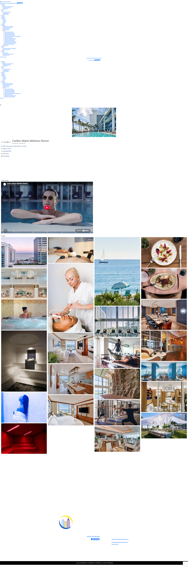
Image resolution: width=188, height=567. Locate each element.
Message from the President (8, 26)
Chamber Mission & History (7, 27)
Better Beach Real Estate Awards (10, 42)
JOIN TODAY (2, 3)
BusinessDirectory (3, 16)
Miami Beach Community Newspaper (9, 48)
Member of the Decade (8, 37)
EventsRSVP (2, 10)
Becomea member (3, 5)
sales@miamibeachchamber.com (120, 539)
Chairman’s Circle (6, 29)
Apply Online (5, 8)
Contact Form (115, 544)
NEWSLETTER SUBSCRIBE (93, 536)
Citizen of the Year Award (8, 31)
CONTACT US (9, 3)
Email (10, 504)
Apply (4, 23)
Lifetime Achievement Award (9, 34)
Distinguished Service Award (9, 33)
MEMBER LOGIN (106, 522)
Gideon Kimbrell (65, 547)
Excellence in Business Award (9, 39)
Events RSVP (102, 535)
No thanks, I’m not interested (30, 517)
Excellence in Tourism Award (9, 35)
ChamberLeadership (3, 25)
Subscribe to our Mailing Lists (8, 6)
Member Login (5, 52)
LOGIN (5, 3)
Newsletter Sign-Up (93, 58)
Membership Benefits (7, 7)
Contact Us (99, 58)
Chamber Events (6, 13)
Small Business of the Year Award (10, 41)
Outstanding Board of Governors (10, 38)
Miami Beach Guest (6, 49)
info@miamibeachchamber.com (120, 542)
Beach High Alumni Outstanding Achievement (12, 36)
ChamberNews (3, 47)
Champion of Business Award (9, 40)
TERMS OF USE (112, 523)
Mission (4, 19)
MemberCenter (2, 51)
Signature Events (6, 14)
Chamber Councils (6, 55)
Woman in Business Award (9, 44)
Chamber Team (5, 45)
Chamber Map (108, 544)
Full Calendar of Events (7, 12)
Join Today (88, 58)
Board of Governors (6, 28)
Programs (4, 20)
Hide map (1, 98)
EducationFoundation (3, 18)
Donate (4, 21)
